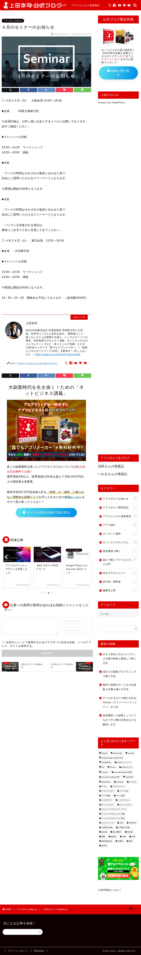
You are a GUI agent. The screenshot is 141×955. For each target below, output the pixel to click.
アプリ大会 (124, 791)
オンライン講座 (119, 533)
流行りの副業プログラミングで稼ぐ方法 (119, 673)
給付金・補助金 (119, 581)
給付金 (104, 846)
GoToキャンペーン (124, 762)
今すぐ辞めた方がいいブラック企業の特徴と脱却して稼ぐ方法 (119, 658)
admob (104, 753)
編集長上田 (119, 590)
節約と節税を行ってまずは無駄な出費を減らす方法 (119, 687)
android (131, 753)
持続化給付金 (107, 841)
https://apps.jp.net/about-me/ (37, 363)
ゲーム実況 (120, 796)
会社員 (104, 832)
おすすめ (119, 782)
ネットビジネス (108, 805)
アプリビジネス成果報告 (85, 5)
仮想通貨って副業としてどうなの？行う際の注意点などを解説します (119, 720)
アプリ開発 (106, 796)
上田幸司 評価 (123, 827)
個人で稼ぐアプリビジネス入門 (48, 5)
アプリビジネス (108, 791)
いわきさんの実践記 (112, 474)
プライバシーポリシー (18, 951)
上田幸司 (132, 823)
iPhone (113, 767)
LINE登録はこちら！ (110, 890)
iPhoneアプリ (127, 767)
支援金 (120, 841)
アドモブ (132, 782)
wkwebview (106, 782)
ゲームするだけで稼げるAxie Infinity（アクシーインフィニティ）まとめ (120, 702)
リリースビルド (126, 805)
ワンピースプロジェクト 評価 (113, 814)
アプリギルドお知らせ (43, 12)
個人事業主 (117, 832)
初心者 (130, 832)
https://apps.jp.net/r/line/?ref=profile (57, 354)
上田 (121, 823)
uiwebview (129, 777)
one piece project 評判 (110, 777)
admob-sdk (117, 753)
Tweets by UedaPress (111, 102)
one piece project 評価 (123, 772)
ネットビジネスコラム (120, 542)
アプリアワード (119, 786)
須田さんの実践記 (111, 466)
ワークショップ (108, 823)
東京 (131, 841)
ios (103, 767)
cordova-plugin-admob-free (112, 758)
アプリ (104, 786)
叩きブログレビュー (119, 573)
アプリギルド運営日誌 (119, 507)
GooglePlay (106, 762)
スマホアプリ (107, 800)
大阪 (124, 837)
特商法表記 (39, 951)
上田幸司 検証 (107, 827)
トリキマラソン (124, 800)
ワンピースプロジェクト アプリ (114, 809)
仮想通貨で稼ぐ (119, 551)
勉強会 (113, 837)
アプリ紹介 (119, 525)
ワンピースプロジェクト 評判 (113, 818)
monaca (105, 772)
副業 (103, 837)
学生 (133, 837)
